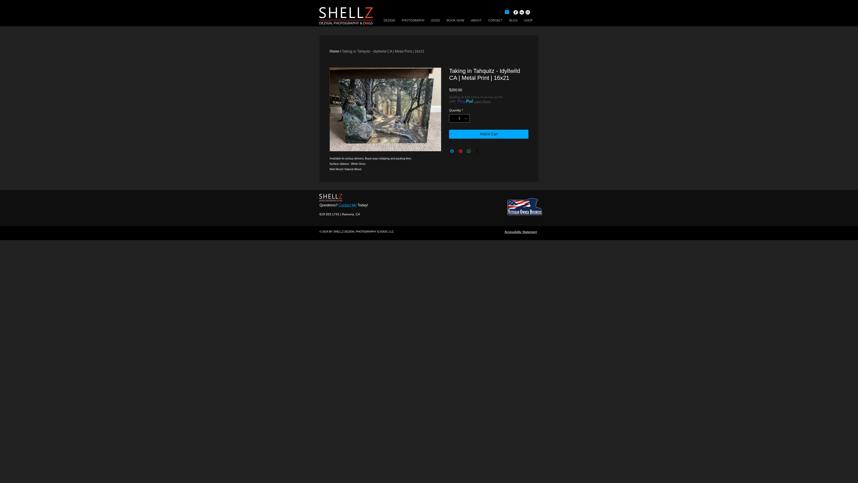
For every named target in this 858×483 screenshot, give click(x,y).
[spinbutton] (459, 118)
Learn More (482, 101)
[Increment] (466, 118)
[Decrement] (452, 118)
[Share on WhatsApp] (469, 151)
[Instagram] (528, 12)
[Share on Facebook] (452, 151)
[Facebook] (515, 12)
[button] (507, 11)
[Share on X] (477, 151)
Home (334, 51)
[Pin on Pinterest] (460, 151)
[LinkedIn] (521, 12)
